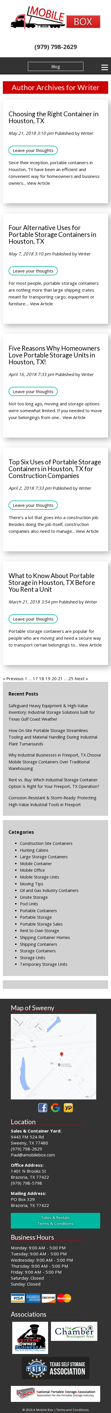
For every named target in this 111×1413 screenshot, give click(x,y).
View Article (38, 183)
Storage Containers (38, 950)
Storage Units (32, 957)
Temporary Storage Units (43, 964)
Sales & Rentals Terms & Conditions (55, 1220)
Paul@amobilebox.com (33, 1155)
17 (35, 678)
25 (70, 678)
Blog (55, 66)
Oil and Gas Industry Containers (49, 890)
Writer (87, 133)
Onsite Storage (34, 897)
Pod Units (29, 903)
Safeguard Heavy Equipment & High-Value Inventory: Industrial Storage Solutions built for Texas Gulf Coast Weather (52, 712)
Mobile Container (36, 863)
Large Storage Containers (44, 856)
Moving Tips (31, 884)
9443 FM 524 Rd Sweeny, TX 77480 (29, 1140)
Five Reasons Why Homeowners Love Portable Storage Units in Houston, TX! (54, 355)
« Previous (13, 678)
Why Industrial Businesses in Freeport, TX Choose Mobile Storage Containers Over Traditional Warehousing (55, 761)
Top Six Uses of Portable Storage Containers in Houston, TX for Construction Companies (55, 468)
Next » (81, 678)
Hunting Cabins (34, 850)
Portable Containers (38, 910)
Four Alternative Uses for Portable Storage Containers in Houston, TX (52, 234)
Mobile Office (32, 870)
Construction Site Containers (46, 843)
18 (41, 678)
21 (60, 678)
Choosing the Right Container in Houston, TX (53, 117)
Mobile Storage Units (39, 877)
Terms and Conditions (72, 1410)
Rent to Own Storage (39, 930)
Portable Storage (36, 917)
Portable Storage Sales (41, 924)
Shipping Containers (38, 944)
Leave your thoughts (33, 150)
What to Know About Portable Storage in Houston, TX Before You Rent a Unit (52, 582)
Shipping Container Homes (45, 937)
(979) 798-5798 (26, 1183)
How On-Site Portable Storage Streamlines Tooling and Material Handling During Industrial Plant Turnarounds (53, 737)
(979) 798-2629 (55, 47)
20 (54, 678)
